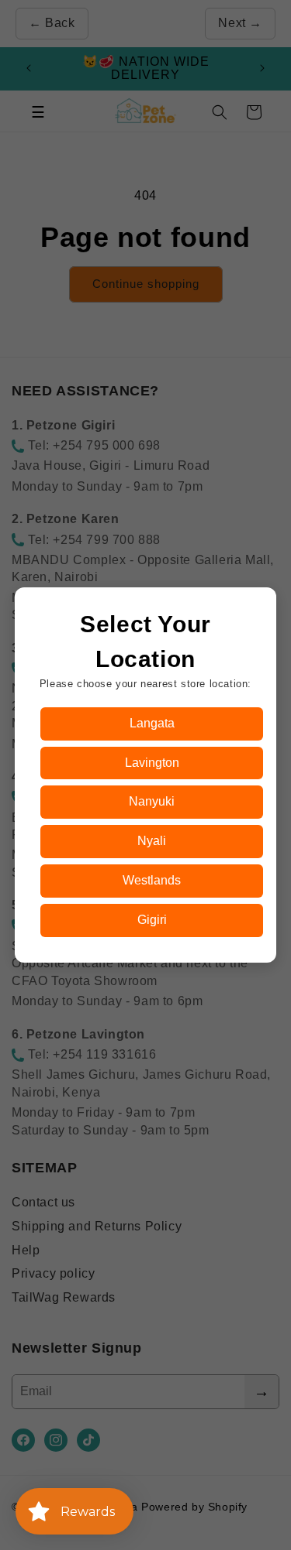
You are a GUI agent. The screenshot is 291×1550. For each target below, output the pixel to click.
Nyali (151, 840)
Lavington (152, 762)
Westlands (152, 880)
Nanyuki (152, 801)
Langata (152, 723)
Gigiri (152, 919)
